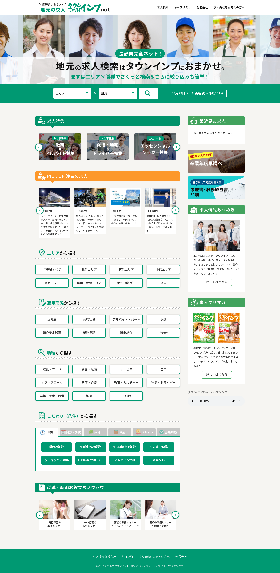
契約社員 (89, 319)
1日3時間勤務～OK (91, 460)
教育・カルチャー (126, 382)
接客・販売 (89, 369)
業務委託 (89, 332)
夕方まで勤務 (159, 446)
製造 (89, 395)
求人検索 (162, 7)
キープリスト (182, 7)
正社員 (52, 319)
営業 (163, 369)
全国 (163, 282)
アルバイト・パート (126, 319)
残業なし (159, 460)
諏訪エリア (52, 282)
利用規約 (127, 557)
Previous (38, 147)
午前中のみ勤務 (90, 446)
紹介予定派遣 (52, 332)
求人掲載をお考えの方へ (229, 7)
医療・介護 (89, 382)
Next (176, 147)
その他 (163, 332)
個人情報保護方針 (104, 557)
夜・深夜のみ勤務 (56, 460)
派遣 (163, 319)
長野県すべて (52, 269)
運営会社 (202, 7)
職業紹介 (126, 332)
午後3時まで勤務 (124, 446)
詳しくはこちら (216, 282)
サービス (126, 369)
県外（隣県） (126, 282)
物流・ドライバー (163, 382)
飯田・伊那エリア (89, 282)
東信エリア (126, 269)
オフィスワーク (52, 382)
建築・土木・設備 (52, 395)
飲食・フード (52, 369)
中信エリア (163, 269)
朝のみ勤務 (56, 446)
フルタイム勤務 (124, 460)
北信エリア (89, 269)
